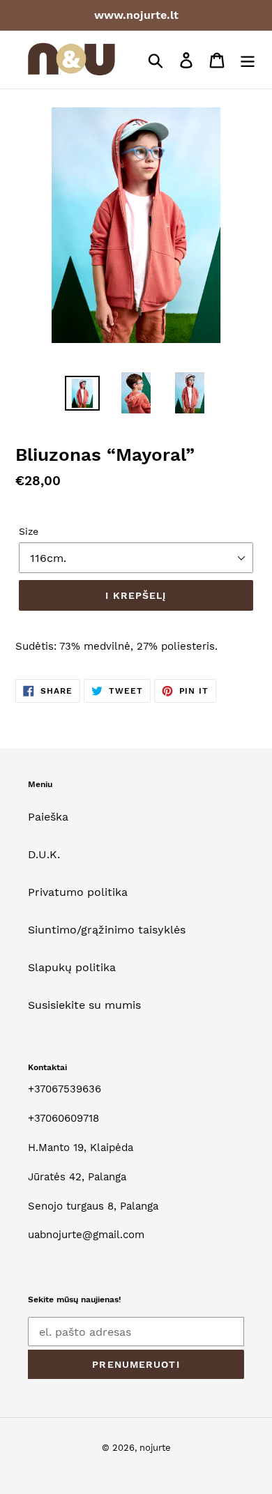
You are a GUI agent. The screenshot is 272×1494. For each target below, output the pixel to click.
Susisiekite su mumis (84, 1005)
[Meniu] (247, 59)
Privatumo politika (78, 892)
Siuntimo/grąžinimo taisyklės (107, 929)
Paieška (48, 816)
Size (28, 531)
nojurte (155, 1447)
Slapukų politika (72, 967)
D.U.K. (44, 854)
